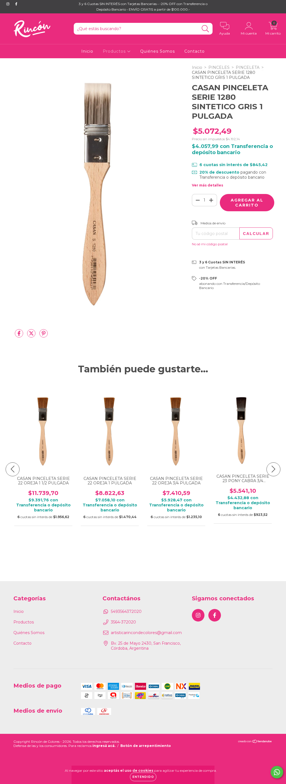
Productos (115, 51)
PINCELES (219, 67)
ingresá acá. (103, 746)
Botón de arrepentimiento (145, 746)
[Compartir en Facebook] (19, 335)
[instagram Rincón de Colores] (8, 3)
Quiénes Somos (157, 51)
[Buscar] (205, 28)
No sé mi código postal (210, 244)
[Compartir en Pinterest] (43, 335)
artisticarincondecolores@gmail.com (146, 632)
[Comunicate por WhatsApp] (277, 772)
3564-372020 (123, 622)
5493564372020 (126, 611)
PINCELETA (247, 67)
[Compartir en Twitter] (32, 335)
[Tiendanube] (255, 742)
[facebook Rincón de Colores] (16, 3)
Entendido (143, 777)
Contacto (194, 51)
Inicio (87, 51)
